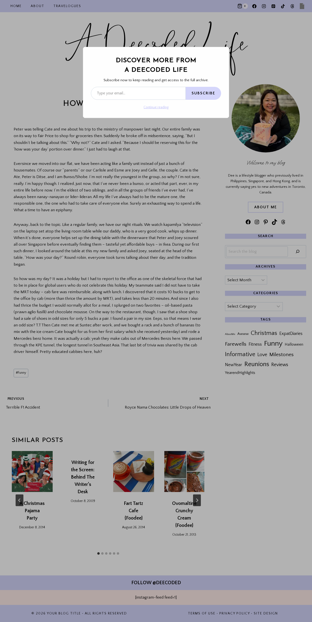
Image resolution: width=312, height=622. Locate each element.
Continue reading (156, 107)
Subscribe (203, 93)
